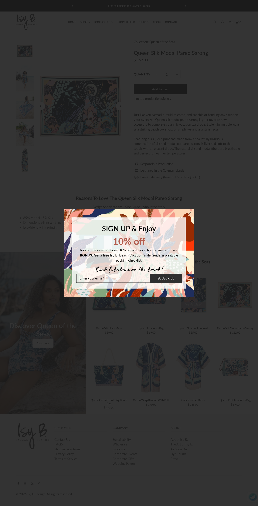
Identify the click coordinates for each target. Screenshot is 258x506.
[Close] (190, 213)
